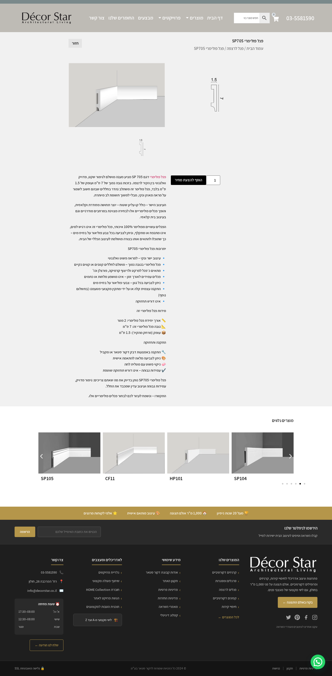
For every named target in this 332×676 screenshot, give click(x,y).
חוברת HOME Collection (102, 589)
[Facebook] (306, 618)
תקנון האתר (170, 581)
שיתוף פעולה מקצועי (105, 581)
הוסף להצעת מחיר (188, 180)
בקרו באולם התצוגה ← (298, 602)
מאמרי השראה (168, 606)
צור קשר (97, 18)
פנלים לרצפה (227, 589)
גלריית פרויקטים (108, 572)
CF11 (110, 478)
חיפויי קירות (229, 606)
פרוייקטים (171, 18)
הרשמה (25, 532)
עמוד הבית (254, 48)
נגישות (276, 668)
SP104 (240, 478)
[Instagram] (314, 618)
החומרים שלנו (121, 18)
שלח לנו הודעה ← (46, 645)
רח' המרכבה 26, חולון (43, 581)
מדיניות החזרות (168, 598)
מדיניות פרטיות (168, 589)
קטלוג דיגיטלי (169, 615)
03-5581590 (300, 18)
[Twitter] (288, 618)
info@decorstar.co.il (42, 590)
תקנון (290, 668)
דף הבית (215, 18)
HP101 (176, 478)
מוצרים (196, 18)
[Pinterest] (297, 618)
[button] (41, 456)
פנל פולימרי (158, 176)
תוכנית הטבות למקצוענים (102, 606)
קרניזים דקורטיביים (224, 572)
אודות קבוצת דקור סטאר (162, 572)
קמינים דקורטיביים (224, 598)
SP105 (47, 478)
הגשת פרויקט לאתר (106, 598)
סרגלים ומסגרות (225, 581)
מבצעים (145, 18)
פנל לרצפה (235, 48)
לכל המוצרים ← (228, 617)
